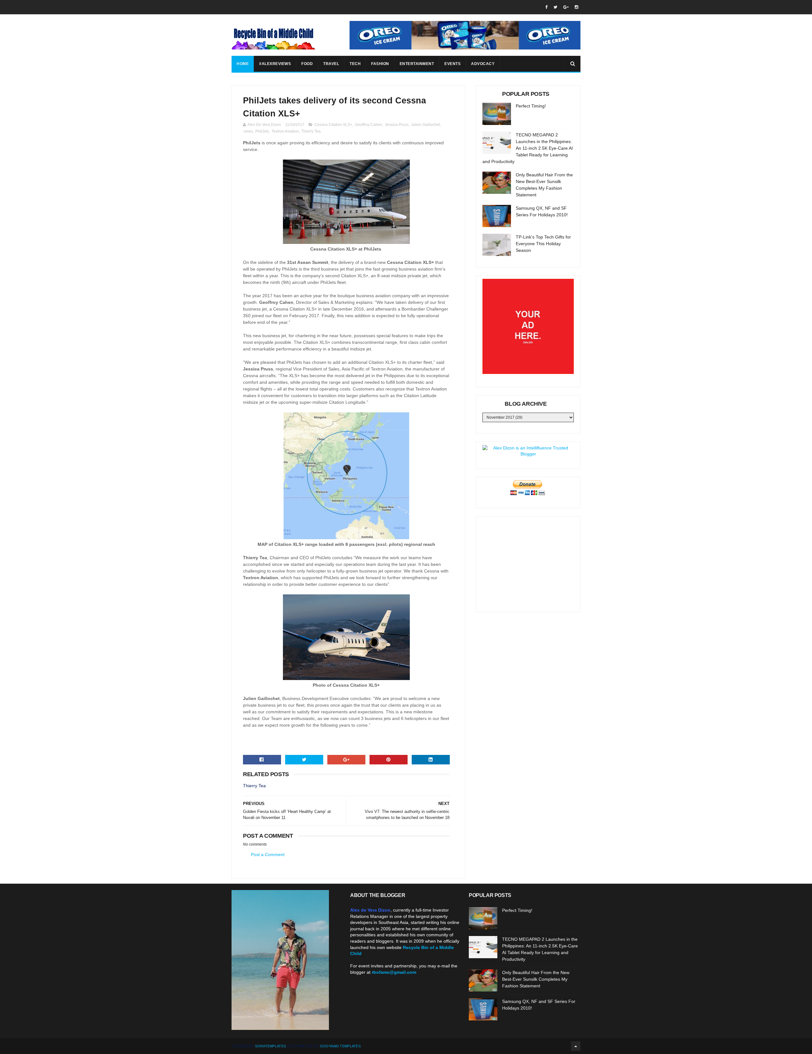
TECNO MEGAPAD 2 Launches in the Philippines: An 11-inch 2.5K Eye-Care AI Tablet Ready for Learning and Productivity (527, 148)
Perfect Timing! (531, 105)
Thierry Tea (311, 131)
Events (452, 64)
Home (243, 64)
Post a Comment (268, 854)
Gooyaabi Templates (340, 1046)
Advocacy (482, 64)
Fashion (380, 64)
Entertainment (417, 64)
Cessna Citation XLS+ (333, 124)
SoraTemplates (270, 1046)
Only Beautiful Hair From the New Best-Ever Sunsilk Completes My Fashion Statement (535, 979)
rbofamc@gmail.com (394, 972)
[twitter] (555, 7)
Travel (331, 64)
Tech (355, 64)
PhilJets (262, 131)
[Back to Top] (575, 1046)
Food (307, 64)
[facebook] (546, 7)
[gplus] (566, 7)
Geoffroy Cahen (368, 124)
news (248, 131)
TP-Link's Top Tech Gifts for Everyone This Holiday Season (543, 243)
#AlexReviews (275, 64)
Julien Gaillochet (425, 124)
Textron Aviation (285, 131)
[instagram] (576, 7)
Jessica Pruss (397, 124)
